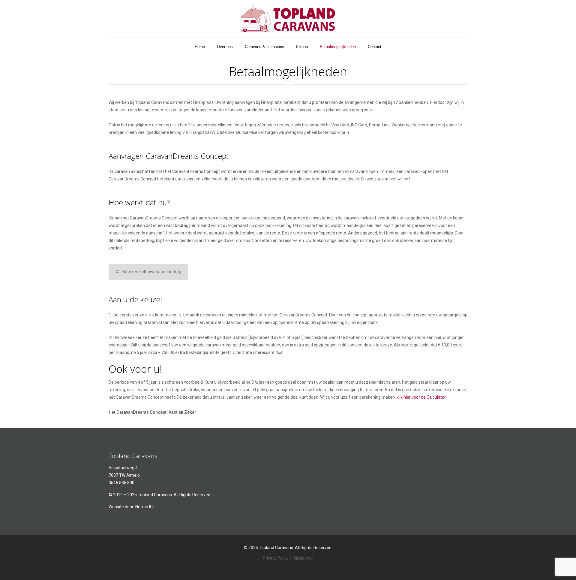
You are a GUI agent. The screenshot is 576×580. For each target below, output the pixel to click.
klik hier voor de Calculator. (421, 397)
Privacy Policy (276, 558)
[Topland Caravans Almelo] (288, 19)
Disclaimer (303, 558)
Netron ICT (145, 506)
